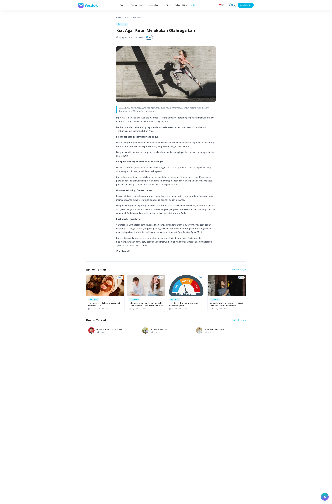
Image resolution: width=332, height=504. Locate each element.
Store (168, 5)
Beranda (123, 5)
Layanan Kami (153, 5)
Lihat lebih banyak (238, 269)
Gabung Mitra (181, 5)
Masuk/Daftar (246, 5)
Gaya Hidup (138, 17)
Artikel (193, 5)
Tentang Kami (137, 5)
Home (118, 17)
